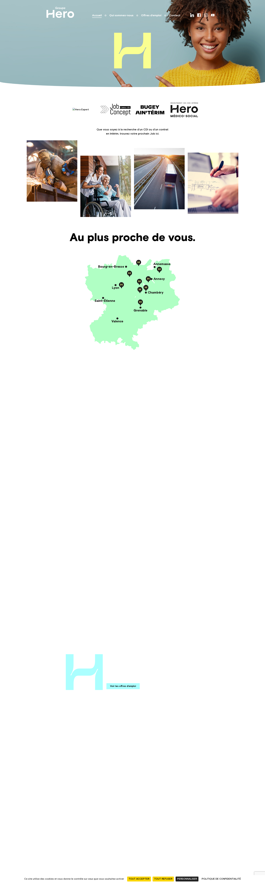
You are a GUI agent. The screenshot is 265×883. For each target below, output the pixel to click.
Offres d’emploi (151, 15)
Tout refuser (163, 879)
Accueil (97, 15)
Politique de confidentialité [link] (221, 879)
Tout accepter (139, 879)
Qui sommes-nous (121, 15)
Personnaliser (187, 879)
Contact (174, 15)
